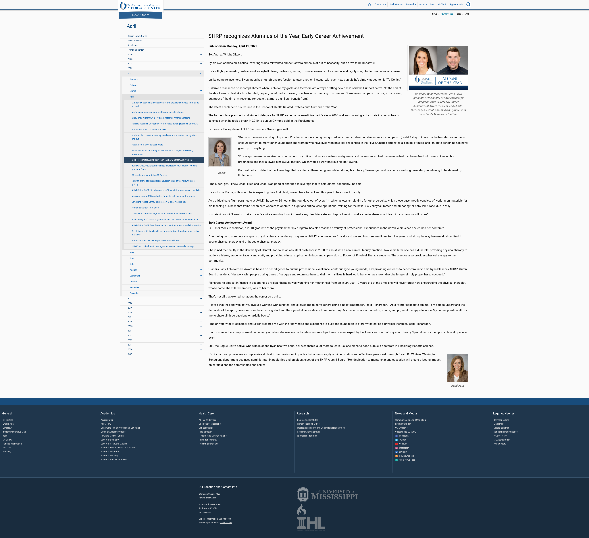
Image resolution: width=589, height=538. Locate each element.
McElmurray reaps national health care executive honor (158, 112)
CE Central (8, 420)
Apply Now (106, 424)
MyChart (442, 4)
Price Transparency (208, 440)
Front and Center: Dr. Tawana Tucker (149, 129)
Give (432, 4)
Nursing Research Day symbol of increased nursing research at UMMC (165, 123)
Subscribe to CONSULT (406, 432)
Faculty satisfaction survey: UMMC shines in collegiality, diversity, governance (162, 152)
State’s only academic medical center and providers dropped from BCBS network (165, 104)
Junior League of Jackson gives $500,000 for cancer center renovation (165, 219)
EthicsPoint (498, 424)
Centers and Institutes (307, 420)
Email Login (8, 424)
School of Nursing (109, 455)
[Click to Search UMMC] (468, 4)
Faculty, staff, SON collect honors (147, 144)
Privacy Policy (500, 436)
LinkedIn (402, 452)
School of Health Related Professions (118, 447)
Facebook (403, 436)
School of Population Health (114, 459)
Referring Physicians (208, 444)
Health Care (395, 4)
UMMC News (401, 428)
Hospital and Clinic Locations (213, 436)
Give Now (7, 428)
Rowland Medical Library (112, 436)
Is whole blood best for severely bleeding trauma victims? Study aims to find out (165, 137)
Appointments (456, 4)
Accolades (132, 45)
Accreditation (107, 420)
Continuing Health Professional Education (121, 428)
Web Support (499, 444)
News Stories (140, 15)
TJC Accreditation (501, 440)
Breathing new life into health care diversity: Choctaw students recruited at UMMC (166, 233)
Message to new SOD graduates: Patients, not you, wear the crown (163, 196)
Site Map (7, 447)
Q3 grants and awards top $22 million (149, 175)
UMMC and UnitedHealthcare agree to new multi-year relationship (163, 246)
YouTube (402, 444)
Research (410, 4)
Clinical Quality (206, 428)
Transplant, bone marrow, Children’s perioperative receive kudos (162, 213)
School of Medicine (110, 451)
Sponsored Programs (307, 436)
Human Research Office (308, 424)
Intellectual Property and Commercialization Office (321, 428)
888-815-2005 (226, 522)
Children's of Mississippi (210, 424)
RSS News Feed (406, 456)
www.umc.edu (205, 512)
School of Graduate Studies (114, 444)
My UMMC (7, 440)
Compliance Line (501, 420)
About (422, 4)
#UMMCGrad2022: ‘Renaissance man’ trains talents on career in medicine (166, 190)
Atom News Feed (406, 460)
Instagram (403, 448)
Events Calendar (403, 424)
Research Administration (309, 432)
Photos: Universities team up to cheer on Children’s (155, 240)
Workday (7, 451)
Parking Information (12, 444)
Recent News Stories (137, 36)
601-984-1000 (225, 519)
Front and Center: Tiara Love (145, 207)
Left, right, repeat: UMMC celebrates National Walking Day (159, 202)
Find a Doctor (205, 432)
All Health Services (207, 420)
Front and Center (136, 50)
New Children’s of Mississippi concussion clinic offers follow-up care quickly (163, 183)
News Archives (135, 40)
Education (379, 4)
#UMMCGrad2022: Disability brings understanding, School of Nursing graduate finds (164, 167)
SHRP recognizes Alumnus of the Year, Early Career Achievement (162, 160)
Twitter (402, 440)
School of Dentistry (110, 440)
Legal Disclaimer (501, 428)
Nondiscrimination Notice (505, 432)
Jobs (5, 436)
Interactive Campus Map (14, 432)
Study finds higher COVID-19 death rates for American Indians (161, 118)
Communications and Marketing (410, 420)
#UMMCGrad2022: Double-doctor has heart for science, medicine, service (166, 225)
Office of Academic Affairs (113, 432)
